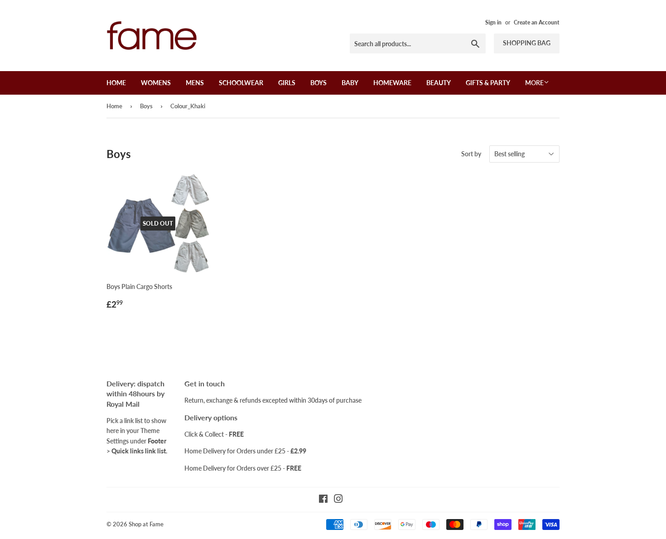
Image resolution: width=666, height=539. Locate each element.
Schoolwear (241, 83)
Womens (156, 83)
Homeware (392, 83)
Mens (195, 83)
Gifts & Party (488, 83)
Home (116, 83)
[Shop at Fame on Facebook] (323, 500)
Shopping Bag (526, 43)
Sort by (471, 154)
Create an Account (537, 22)
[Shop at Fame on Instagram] (338, 500)
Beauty (438, 83)
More (534, 83)
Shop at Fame (146, 524)
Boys (318, 83)
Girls (286, 83)
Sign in (493, 22)
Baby (350, 83)
